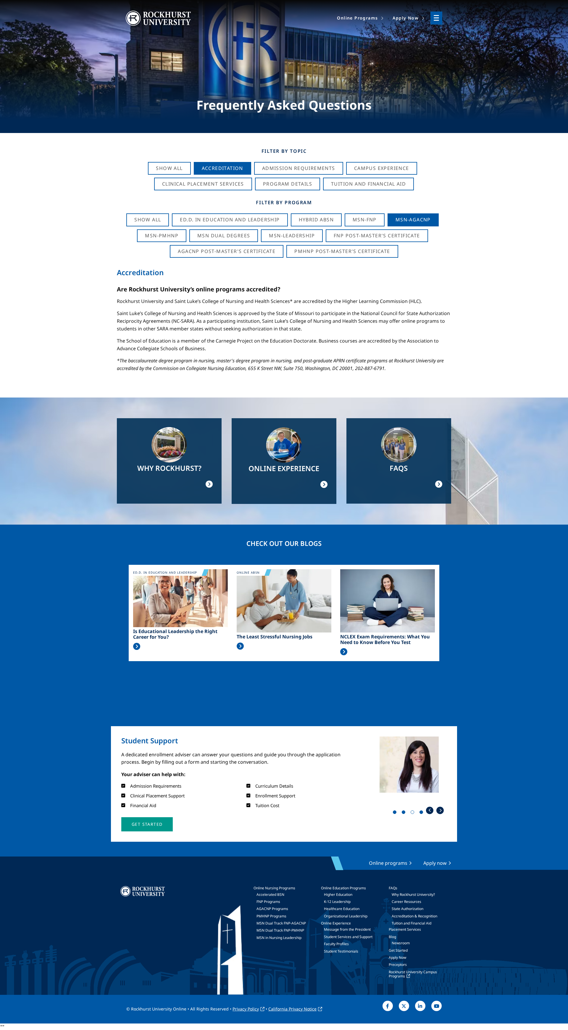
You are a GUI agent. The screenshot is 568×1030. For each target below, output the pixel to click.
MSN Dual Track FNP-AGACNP (281, 923)
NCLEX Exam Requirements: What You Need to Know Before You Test (385, 639)
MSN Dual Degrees (223, 235)
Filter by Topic (284, 151)
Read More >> (136, 646)
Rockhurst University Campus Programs (413, 974)
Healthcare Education (341, 908)
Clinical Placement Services (203, 184)
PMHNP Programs (271, 916)
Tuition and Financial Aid (411, 923)
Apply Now (397, 957)
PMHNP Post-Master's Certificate (342, 251)
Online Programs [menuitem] (357, 18)
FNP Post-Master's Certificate (377, 235)
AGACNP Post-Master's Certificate (226, 251)
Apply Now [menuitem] (406, 18)
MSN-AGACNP (413, 219)
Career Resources (406, 901)
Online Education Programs (343, 887)
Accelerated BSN (270, 894)
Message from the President (347, 929)
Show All (169, 168)
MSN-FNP (365, 219)
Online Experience (336, 923)
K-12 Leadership (337, 901)
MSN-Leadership (292, 235)
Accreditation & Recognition (414, 916)
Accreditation (222, 168)
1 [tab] (396, 813)
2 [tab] (405, 813)
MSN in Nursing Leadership (278, 937)
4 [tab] (422, 813)
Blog (392, 936)
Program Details (287, 184)
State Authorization (407, 908)
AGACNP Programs (272, 908)
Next (440, 810)
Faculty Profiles (336, 943)
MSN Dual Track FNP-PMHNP (280, 930)
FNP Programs (268, 901)
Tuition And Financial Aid (368, 184)
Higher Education (338, 894)
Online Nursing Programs (274, 887)
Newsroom (401, 942)
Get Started (398, 950)
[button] (147, 824)
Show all (147, 219)
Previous (429, 810)
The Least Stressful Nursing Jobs (274, 637)
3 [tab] (414, 813)
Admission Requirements (298, 168)
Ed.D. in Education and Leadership (230, 219)
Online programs (388, 863)
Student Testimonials (341, 951)
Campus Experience (381, 168)
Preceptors (398, 964)
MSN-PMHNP (161, 235)
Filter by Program (284, 202)
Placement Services (405, 929)
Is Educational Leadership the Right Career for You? (175, 634)
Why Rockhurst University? (413, 894)
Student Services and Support (348, 936)
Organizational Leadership (345, 916)
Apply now (435, 863)
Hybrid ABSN (316, 219)
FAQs (393, 887)
